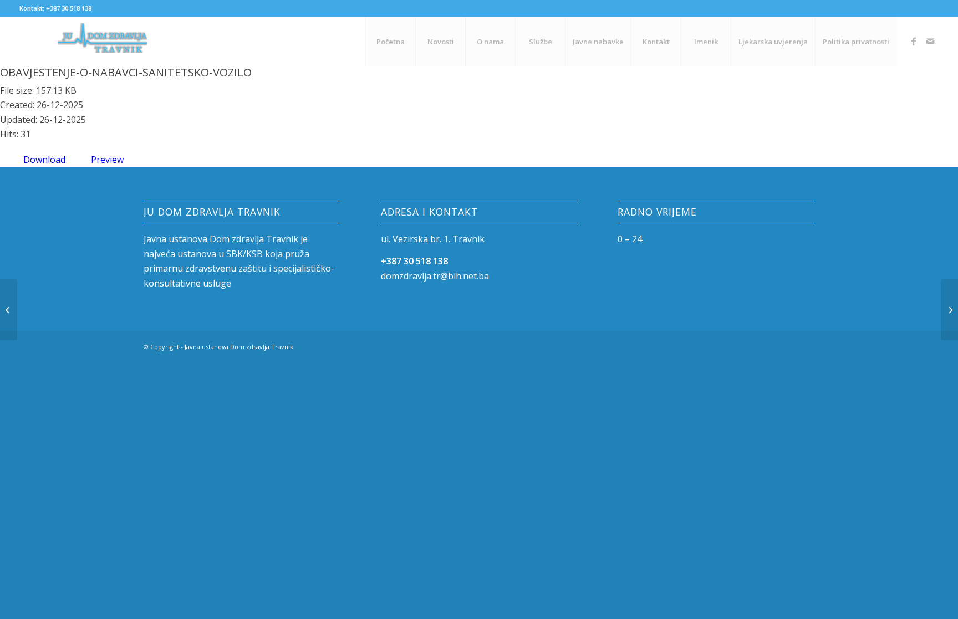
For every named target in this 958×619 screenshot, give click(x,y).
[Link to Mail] (930, 41)
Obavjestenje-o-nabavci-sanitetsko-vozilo (126, 72)
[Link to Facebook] (913, 41)
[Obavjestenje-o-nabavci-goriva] (8, 309)
